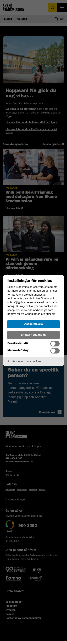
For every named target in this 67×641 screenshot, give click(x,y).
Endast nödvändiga (33, 334)
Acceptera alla (33, 323)
